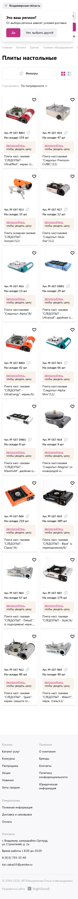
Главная (7, 47)
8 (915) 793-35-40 (14, 858)
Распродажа (10, 766)
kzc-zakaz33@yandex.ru (17, 864)
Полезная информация (17, 807)
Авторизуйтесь (15, 145)
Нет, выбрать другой (39, 32)
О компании (47, 751)
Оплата (7, 822)
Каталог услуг (11, 751)
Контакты (45, 766)
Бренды (44, 758)
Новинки (8, 780)
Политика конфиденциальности (53, 775)
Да (13, 32)
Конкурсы (8, 758)
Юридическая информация (48, 786)
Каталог (21, 47)
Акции (6, 773)
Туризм (34, 47)
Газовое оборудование (58, 47)
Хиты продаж (11, 787)
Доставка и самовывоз (17, 814)
